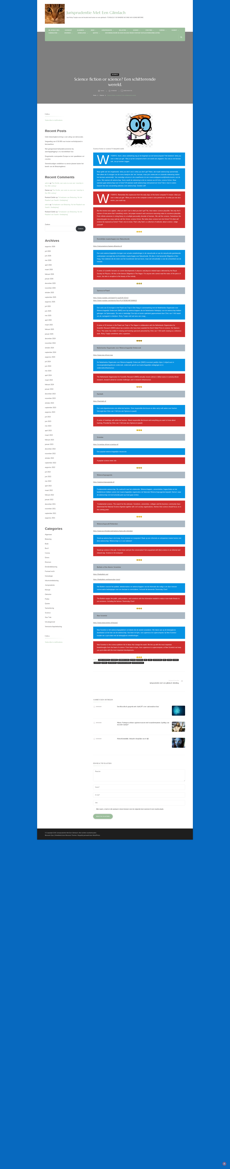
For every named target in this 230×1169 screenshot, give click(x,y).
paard (169, 659)
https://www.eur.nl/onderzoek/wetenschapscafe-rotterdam (113, 531)
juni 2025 (48, 311)
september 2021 (50, 513)
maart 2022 (49, 490)
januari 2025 (49, 334)
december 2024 (50, 338)
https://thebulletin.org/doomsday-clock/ (106, 579)
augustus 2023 (50, 412)
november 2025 (50, 288)
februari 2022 (49, 495)
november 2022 (50, 453)
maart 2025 (49, 325)
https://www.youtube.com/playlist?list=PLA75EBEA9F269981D (115, 300)
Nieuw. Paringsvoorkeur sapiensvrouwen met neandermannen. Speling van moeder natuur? (143, 724)
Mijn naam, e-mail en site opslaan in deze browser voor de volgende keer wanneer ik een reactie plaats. (130, 809)
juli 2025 (48, 306)
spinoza (104, 662)
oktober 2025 (49, 292)
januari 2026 (49, 279)
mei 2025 (48, 315)
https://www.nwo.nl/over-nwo (103, 355)
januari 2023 (49, 444)
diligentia (114, 659)
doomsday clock (124, 659)
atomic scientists (104, 659)
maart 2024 (49, 380)
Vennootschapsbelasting (53, 626)
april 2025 (48, 320)
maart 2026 (49, 269)
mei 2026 (48, 260)
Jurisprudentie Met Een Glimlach (96, 12)
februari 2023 (49, 440)
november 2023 (50, 398)
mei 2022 (48, 481)
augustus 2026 (50, 246)
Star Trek (149, 30)
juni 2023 (48, 421)
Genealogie (82, 33)
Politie (47, 599)
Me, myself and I (54, 30)
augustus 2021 (50, 518)
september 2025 (50, 297)
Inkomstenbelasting (51, 580)
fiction (133, 659)
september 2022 (50, 463)
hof (145, 659)
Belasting (122, 30)
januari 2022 (49, 499)
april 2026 (48, 265)
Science (135, 30)
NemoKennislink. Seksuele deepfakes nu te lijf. (133, 739)
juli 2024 (48, 361)
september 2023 (50, 407)
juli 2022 (48, 472)
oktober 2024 (49, 348)
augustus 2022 (50, 467)
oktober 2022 (49, 458)
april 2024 (48, 375)
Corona (162, 30)
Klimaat (174, 30)
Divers (47, 557)
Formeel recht (50, 571)
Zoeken (47, 224)
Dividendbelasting (51, 567)
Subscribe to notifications (54, 120)
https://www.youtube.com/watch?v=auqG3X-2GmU (110, 298)
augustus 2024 (50, 357)
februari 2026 (49, 274)
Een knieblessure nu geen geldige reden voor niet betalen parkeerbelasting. (132, 33)
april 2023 (48, 430)
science (175, 659)
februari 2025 (49, 329)
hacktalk (139, 659)
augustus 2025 (50, 302)
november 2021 (50, 509)
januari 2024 (49, 389)
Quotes (95, 33)
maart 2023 (49, 435)
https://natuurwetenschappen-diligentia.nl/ (107, 246)
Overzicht (68, 30)
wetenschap (112, 662)
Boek (92, 30)
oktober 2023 (49, 403)
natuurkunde (157, 659)
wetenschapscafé (137, 662)
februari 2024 (49, 384)
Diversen (67, 33)
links (150, 659)
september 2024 (50, 352)
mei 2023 (48, 426)
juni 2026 (48, 256)
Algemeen (80, 30)
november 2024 (50, 343)
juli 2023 (48, 417)
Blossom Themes (71, 835)
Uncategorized (50, 622)
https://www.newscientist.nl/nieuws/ (105, 623)
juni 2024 (48, 366)
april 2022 (48, 486)
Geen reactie (128, 91)
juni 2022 (48, 476)
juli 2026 (48, 251)
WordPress (96, 835)
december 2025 (50, 283)
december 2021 (50, 504)
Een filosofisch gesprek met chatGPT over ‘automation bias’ (138, 707)
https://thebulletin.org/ (100, 574)
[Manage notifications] (224, 1164)
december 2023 (50, 394)
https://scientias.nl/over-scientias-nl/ (105, 444)
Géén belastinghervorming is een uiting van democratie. (64, 137)
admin (102, 90)
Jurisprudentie (106, 30)
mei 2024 (48, 371)
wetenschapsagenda (124, 662)
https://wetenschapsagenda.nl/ (103, 482)
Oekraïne (48, 594)
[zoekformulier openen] (181, 37)
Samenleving (53, 33)
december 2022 (50, 449)
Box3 (47, 548)
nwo (164, 659)
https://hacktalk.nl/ (99, 401)
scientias (97, 662)
